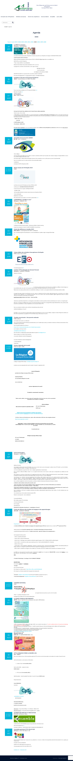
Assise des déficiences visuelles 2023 (24, 229)
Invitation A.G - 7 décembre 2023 (20, 749)
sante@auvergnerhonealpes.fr (32, 361)
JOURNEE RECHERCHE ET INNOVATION (25, 712)
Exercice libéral (45, 16)
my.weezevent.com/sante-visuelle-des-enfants (23, 631)
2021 (29, 42)
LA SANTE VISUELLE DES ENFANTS (23, 598)
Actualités (52, 16)
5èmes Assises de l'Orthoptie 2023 (23, 167)
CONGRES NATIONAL (20, 582)
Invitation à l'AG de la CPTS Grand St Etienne (26, 77)
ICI (36, 90)
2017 (16, 42)
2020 (26, 42)
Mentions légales (14, 758)
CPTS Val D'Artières (19, 452)
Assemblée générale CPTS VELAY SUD (24, 729)
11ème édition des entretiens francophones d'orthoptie (29, 252)
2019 (22, 42)
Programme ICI (16, 523)
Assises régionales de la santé (22, 345)
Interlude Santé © (62, 758)
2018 (19, 42)
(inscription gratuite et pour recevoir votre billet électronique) (29, 413)
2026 (45, 42)
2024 (38, 42)
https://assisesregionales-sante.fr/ (21, 419)
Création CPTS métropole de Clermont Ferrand (26, 270)
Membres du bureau (21, 16)
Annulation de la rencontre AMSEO (23, 137)
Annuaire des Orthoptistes (7, 16)
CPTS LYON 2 (17, 94)
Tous (8, 42)
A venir (12, 42)
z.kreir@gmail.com (42, 332)
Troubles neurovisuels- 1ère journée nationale (26, 317)
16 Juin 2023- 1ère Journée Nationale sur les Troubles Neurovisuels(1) (27, 327)
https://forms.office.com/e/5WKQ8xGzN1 (34, 569)
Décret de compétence (34, 16)
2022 (32, 42)
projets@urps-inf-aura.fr (19, 696)
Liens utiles (59, 16)
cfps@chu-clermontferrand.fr (23, 574)
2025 (42, 42)
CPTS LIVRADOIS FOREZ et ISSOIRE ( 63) (25, 653)
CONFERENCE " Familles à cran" (22, 199)
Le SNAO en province (19, 45)
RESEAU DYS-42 (18, 633)
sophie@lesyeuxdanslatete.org (20, 330)
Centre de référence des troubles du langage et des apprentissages (32, 509)
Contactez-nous (23, 758)
